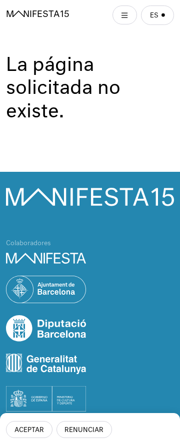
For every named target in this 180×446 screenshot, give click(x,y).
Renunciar (84, 430)
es (154, 15)
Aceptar (29, 430)
